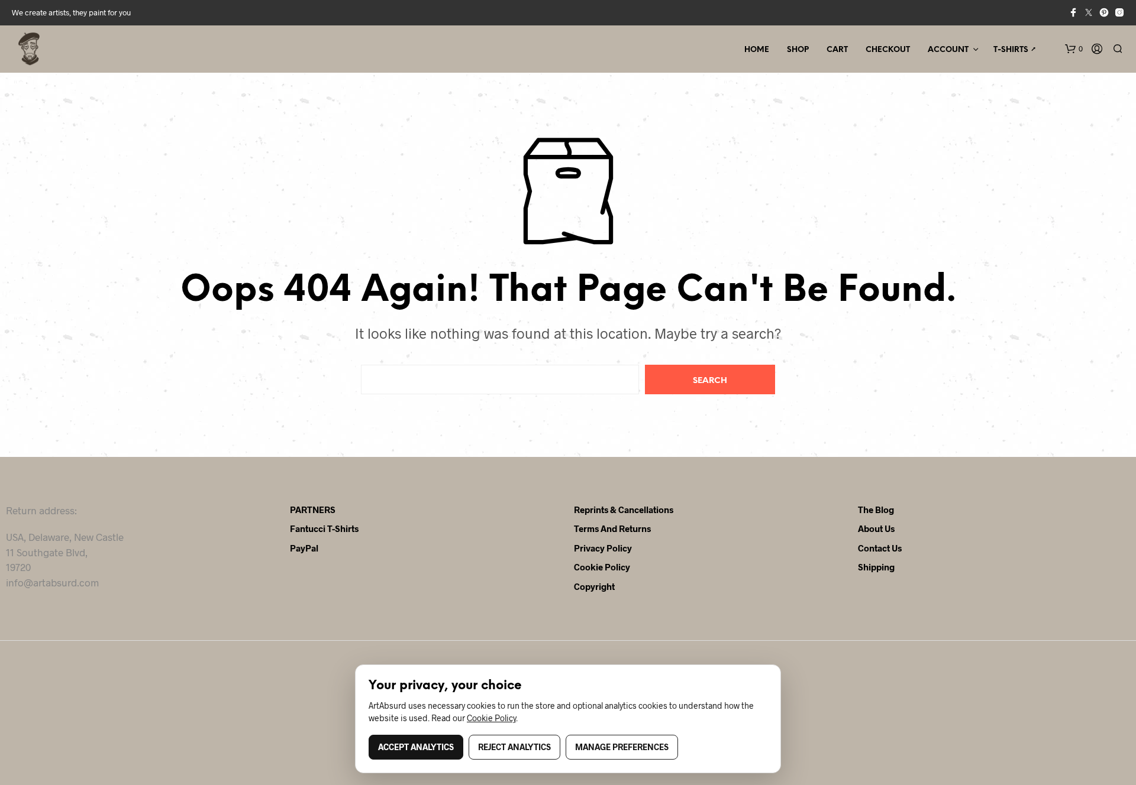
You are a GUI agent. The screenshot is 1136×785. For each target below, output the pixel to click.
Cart (837, 50)
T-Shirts (1010, 50)
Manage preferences (622, 747)
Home (756, 50)
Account (948, 50)
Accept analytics (416, 747)
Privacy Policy (603, 548)
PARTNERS (312, 509)
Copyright (594, 586)
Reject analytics (514, 747)
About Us (876, 528)
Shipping (876, 567)
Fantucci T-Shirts (324, 528)
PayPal (304, 548)
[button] (1074, 49)
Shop (798, 50)
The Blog (876, 509)
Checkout (888, 50)
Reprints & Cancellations (623, 509)
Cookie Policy (602, 567)
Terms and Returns (612, 528)
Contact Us (880, 548)
